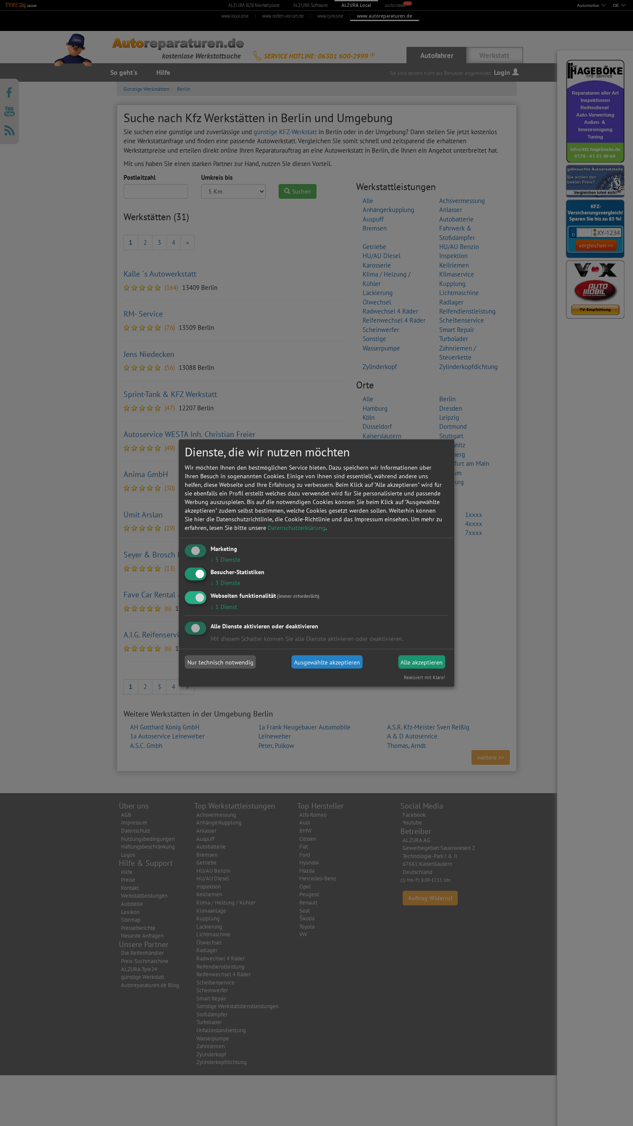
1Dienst (224, 607)
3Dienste (225, 583)
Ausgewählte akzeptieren (327, 662)
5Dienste (225, 559)
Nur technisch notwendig (220, 662)
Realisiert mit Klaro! (424, 677)
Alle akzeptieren (421, 662)
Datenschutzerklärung (297, 527)
